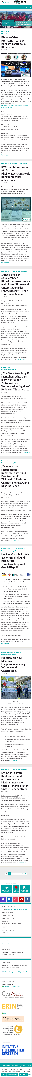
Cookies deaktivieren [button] (12, 1074)
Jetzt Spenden (5, 947)
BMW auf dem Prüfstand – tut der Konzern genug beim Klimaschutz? (13, 42)
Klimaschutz (5, 34)
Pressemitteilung (20, 548)
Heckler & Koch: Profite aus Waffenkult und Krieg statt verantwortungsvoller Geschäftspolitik (15, 561)
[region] (16, 19)
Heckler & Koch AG (7, 367)
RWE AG (4, 163)
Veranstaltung (12, 32)
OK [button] (4, 1074)
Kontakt (23, 1065)
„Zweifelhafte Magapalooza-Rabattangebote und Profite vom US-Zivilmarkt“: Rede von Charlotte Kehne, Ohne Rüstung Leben (15, 476)
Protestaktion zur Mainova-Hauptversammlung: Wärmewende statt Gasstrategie (14, 664)
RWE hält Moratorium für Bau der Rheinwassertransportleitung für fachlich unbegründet (15, 173)
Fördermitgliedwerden (6, 890)
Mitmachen (22, 1066)
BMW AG (4, 32)
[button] (14, 26)
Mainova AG (17, 652)
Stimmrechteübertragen (25, 890)
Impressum (15, 1065)
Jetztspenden (16, 890)
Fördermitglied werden (8, 944)
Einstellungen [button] (23, 1074)
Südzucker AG (6, 271)
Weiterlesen (5, 155)
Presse (29, 1065)
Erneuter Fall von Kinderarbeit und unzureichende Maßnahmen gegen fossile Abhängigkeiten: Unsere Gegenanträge (15, 780)
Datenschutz (6, 1065)
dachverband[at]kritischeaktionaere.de (16, 909)
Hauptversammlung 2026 (19, 271)
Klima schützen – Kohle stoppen (18, 163)
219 (22, 874)
